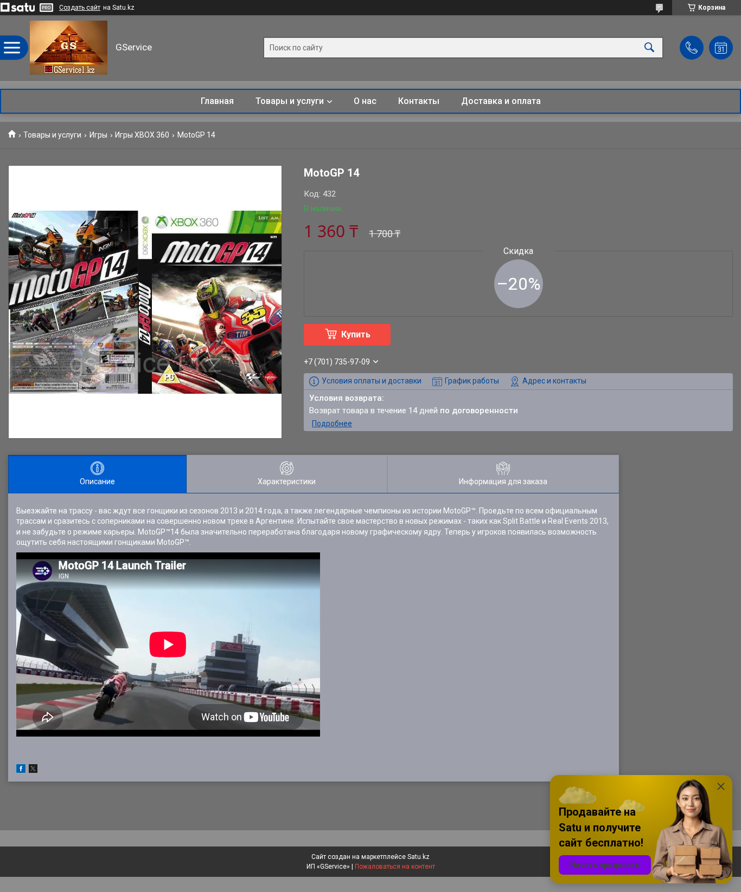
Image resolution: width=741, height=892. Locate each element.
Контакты (418, 101)
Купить (355, 334)
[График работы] (721, 48)
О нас (365, 101)
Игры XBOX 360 (142, 135)
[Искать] (649, 48)
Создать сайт (79, 7)
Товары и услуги (289, 101)
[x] (33, 770)
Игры (98, 135)
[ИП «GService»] (68, 48)
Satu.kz (418, 857)
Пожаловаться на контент (395, 866)
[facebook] (20, 770)
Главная (217, 101)
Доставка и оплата (501, 101)
